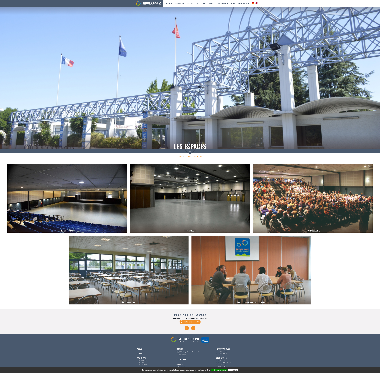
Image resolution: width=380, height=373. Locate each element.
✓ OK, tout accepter (219, 370)
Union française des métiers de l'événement (188, 352)
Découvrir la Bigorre (224, 362)
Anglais (256, 3)
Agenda (169, 3)
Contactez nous (222, 351)
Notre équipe (221, 366)
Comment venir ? (223, 353)
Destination (243, 3)
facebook (187, 328)
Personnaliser (233, 370)
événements (181, 355)
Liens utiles (221, 360)
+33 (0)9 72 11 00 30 (191, 322)
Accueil (180, 156)
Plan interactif (143, 360)
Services (212, 3)
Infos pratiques (225, 3)
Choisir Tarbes (222, 364)
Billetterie (201, 3)
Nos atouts (181, 367)
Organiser (179, 3)
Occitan (253, 3)
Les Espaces (198, 156)
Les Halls (141, 362)
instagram (193, 328)
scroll (190, 152)
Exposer (190, 3)
